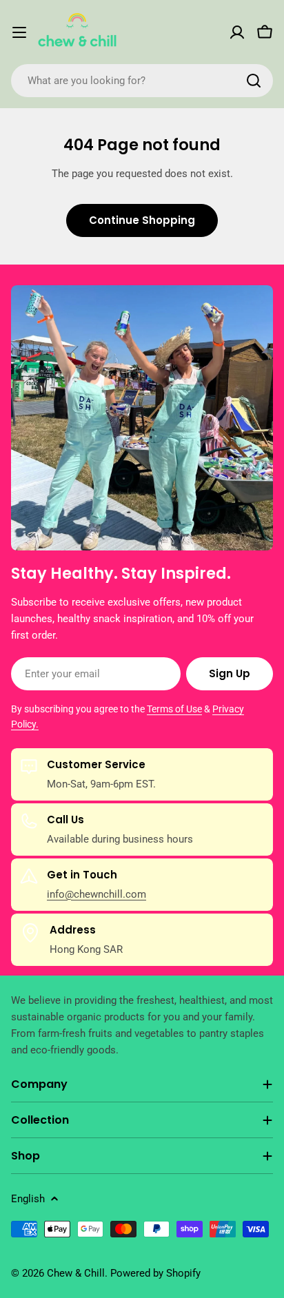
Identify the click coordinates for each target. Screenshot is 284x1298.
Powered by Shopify (155, 1273)
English (28, 1199)
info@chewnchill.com (96, 894)
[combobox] (142, 80)
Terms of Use (174, 708)
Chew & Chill (76, 1273)
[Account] (237, 32)
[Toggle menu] (19, 32)
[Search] (253, 80)
